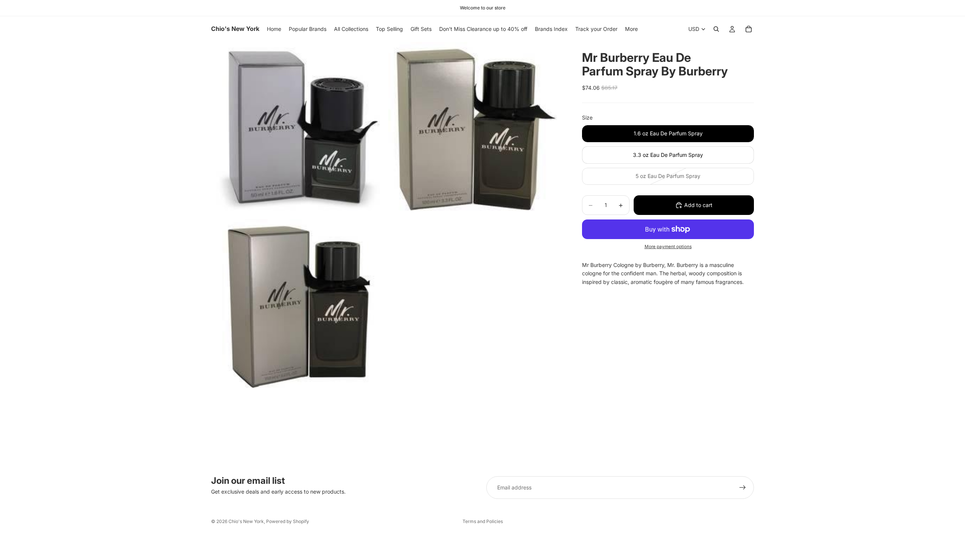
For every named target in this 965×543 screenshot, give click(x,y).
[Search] (716, 29)
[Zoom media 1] (299, 130)
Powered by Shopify (287, 521)
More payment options (668, 246)
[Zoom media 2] (476, 130)
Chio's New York (246, 521)
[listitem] (631, 29)
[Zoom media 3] (299, 307)
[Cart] (748, 29)
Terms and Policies (483, 521)
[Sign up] (743, 487)
